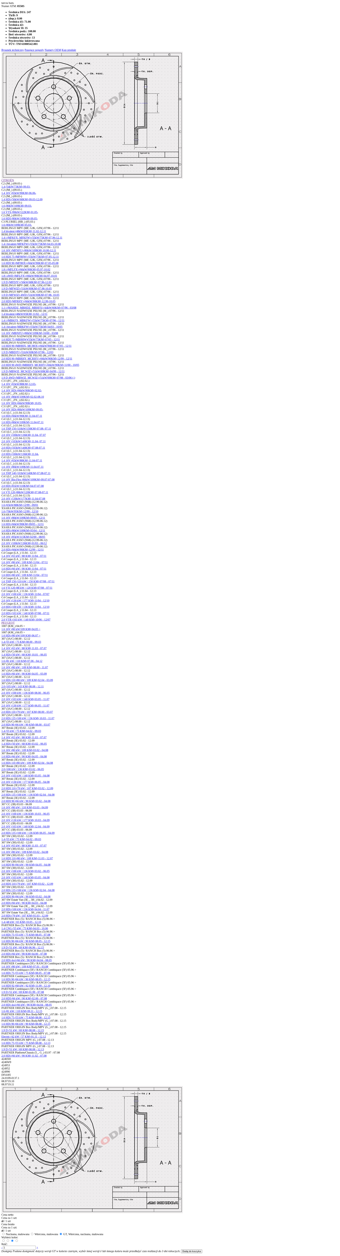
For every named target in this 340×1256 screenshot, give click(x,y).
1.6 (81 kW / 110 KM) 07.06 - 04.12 (21, 660)
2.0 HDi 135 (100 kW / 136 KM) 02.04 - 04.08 (28, 794)
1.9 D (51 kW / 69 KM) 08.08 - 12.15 (22, 1030)
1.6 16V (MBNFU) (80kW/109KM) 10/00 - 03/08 (29, 333)
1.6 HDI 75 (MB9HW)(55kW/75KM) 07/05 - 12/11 (30, 339)
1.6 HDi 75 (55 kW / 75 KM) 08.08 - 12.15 (25, 1017)
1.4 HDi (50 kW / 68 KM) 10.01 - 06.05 (24, 654)
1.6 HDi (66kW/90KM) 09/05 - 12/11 (22, 524)
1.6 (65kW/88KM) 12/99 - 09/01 (19, 505)
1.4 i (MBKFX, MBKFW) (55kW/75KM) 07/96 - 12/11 (32, 320)
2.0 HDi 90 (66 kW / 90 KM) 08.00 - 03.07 (25, 724)
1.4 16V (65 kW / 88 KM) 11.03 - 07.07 (24, 648)
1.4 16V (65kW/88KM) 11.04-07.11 (21, 460)
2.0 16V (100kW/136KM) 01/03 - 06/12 (24, 543)
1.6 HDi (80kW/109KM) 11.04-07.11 (22, 422)
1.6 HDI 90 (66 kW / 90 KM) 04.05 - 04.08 (25, 864)
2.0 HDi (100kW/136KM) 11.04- (20, 454)
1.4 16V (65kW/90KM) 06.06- (18, 193)
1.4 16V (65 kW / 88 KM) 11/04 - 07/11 (23, 555)
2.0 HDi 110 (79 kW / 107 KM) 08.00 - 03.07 (27, 711)
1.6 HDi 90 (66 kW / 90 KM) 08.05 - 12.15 (25, 941)
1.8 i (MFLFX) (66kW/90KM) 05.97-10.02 (25, 269)
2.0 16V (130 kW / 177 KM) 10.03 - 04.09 (25, 820)
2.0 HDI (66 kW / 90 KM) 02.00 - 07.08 (24, 998)
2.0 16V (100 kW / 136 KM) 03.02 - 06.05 (25, 871)
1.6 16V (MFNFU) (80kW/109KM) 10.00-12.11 (28, 250)
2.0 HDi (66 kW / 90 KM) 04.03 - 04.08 (24, 902)
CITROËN (7, 180)
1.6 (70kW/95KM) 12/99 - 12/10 (19, 511)
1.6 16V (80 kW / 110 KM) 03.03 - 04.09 (24, 807)
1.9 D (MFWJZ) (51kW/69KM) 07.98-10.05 (26, 288)
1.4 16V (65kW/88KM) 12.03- (18, 384)
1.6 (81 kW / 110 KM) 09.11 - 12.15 (21, 1011)
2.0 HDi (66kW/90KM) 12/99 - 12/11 (22, 549)
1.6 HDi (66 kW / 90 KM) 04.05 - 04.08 (24, 756)
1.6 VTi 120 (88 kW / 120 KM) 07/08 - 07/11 (26, 587)
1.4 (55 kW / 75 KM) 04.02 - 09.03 (21, 731)
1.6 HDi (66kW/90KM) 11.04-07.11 (21, 415)
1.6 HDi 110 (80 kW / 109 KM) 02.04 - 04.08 (27, 762)
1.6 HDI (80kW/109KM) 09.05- (19, 218)
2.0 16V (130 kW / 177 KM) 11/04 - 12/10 (25, 600)
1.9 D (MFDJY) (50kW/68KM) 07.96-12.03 (26, 282)
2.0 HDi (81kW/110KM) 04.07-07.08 (22, 485)
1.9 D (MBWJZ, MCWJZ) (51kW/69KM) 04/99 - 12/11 (33, 371)
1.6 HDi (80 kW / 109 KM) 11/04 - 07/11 (24, 575)
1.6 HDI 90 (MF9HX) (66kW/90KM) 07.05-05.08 (29, 263)
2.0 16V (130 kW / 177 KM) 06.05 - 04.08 (25, 781)
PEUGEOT (8, 622)
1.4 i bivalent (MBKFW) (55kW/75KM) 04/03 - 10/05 (32, 326)
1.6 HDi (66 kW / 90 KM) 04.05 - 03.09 (24, 673)
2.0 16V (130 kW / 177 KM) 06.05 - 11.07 (25, 705)
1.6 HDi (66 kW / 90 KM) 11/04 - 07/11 (23, 568)
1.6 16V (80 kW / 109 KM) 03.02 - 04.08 (24, 750)
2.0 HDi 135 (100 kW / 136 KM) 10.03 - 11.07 (27, 718)
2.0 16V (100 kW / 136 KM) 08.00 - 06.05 (25, 692)
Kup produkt (69, 49)
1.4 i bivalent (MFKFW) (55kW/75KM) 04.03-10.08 (31, 243)
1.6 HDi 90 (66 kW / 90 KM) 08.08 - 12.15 (25, 1023)
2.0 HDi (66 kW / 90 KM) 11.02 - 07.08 (24, 1055)
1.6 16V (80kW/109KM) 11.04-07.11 (22, 466)
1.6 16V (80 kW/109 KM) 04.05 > (20, 629)
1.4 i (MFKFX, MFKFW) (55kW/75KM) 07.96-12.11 (31, 237)
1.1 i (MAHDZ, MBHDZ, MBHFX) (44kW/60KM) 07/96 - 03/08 (38, 307)
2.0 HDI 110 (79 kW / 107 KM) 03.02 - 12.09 (27, 788)
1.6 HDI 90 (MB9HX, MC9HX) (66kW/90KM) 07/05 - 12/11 (36, 345)
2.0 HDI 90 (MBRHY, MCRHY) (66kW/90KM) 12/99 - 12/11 (36, 358)
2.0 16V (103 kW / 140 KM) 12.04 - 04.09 (25, 826)
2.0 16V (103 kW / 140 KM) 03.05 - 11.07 (25, 699)
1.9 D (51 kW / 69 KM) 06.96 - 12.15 (22, 947)
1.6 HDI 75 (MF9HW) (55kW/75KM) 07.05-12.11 (30, 256)
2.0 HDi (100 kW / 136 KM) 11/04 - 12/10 (25, 606)
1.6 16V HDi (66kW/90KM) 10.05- (21, 403)
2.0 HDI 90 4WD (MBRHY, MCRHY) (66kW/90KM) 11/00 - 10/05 (40, 364)
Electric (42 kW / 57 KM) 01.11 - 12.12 (23, 1036)
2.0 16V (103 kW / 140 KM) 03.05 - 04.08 (25, 775)
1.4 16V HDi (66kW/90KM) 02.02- (21, 390)
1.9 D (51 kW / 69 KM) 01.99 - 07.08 (22, 992)
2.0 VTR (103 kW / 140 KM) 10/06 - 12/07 (25, 619)
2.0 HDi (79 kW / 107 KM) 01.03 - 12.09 (24, 915)
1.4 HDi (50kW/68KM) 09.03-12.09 (21, 199)
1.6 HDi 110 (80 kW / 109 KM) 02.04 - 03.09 (27, 680)
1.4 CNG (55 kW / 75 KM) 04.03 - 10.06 (24, 928)
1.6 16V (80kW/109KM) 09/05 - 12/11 (23, 517)
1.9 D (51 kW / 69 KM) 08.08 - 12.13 (22, 1049)
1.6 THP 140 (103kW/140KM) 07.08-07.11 (25, 473)
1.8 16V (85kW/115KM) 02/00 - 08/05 (23, 536)
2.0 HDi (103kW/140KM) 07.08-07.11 (23, 447)
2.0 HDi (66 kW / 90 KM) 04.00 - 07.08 (24, 953)
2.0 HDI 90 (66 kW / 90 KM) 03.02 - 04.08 (25, 801)
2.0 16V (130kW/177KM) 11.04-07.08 (23, 498)
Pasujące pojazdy (34, 49)
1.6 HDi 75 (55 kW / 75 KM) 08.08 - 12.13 (25, 1042)
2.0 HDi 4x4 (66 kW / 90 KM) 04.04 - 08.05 (26, 960)
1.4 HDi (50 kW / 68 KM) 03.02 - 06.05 (24, 743)
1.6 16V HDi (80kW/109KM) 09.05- (22, 409)
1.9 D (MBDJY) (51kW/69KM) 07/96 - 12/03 (27, 352)
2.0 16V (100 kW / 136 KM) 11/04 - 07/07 (25, 594)
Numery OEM (53, 49)
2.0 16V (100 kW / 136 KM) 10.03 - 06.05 (25, 813)
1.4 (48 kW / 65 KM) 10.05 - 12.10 (21, 922)
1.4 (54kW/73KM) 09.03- (15, 186)
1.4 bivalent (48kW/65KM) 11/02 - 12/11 (24, 314)
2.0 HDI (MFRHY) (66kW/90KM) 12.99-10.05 (28, 301)
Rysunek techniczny (12, 49)
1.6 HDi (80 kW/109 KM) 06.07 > (20, 635)
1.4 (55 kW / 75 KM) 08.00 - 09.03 (21, 641)
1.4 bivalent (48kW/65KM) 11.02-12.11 (23, 231)
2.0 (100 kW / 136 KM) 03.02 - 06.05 (22, 769)
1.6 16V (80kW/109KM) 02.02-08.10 (22, 396)
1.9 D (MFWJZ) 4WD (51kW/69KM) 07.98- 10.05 (30, 294)
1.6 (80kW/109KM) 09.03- (16, 205)
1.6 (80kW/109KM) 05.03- (16, 224)
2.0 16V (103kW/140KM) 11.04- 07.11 (23, 441)
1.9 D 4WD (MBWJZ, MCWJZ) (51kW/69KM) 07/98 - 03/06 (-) (38, 377)
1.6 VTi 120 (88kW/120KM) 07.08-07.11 (24, 492)
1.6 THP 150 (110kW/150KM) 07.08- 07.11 (26, 428)
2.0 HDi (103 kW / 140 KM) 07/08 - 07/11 (25, 613)
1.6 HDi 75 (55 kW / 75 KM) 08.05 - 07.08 (25, 934)
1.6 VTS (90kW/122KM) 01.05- (19, 212)
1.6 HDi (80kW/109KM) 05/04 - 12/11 (23, 530)
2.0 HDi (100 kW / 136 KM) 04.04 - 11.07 (25, 909)
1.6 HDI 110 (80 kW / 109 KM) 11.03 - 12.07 (27, 858)
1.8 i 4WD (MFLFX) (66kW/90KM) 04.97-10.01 (29, 275)
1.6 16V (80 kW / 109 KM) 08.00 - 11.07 (24, 667)
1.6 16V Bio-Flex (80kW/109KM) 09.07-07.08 (28, 479)
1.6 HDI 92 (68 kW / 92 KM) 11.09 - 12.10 (25, 985)
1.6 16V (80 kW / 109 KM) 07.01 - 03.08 (24, 966)
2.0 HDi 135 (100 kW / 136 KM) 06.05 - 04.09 (28, 832)
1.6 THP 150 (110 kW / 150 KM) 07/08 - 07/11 (28, 581)
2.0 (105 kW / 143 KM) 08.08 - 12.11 (22, 686)
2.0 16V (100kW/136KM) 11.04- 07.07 (23, 434)
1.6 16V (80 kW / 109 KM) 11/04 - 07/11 (24, 562)
